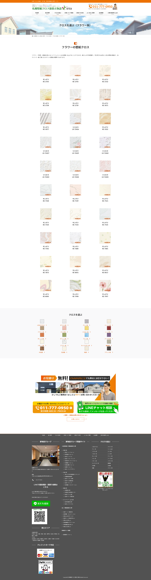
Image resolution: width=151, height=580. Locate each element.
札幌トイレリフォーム (69, 452)
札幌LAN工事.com (67, 520)
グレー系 (94, 449)
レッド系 (110, 453)
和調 (93, 468)
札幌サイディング (68, 482)
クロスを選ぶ (58, 435)
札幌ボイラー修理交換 (69, 496)
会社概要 (95, 435)
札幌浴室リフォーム (69, 454)
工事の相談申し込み (104, 435)
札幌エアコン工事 (68, 494)
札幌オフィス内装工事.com (69, 518)
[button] (42, 325)
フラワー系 (110, 460)
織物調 (109, 463)
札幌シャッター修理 (69, 478)
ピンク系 (110, 451)
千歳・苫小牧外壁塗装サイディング (72, 474)
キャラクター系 (95, 463)
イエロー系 (94, 453)
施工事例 (50, 435)
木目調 (93, 465)
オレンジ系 (94, 456)
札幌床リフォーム (68, 467)
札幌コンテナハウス (69, 504)
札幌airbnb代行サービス (68, 516)
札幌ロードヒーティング (70, 458)
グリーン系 (110, 456)
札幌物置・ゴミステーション (71, 485)
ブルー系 (94, 458)
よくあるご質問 (87, 435)
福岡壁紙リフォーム (67, 534)
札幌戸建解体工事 (68, 501)
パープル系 (110, 458)
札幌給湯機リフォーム (69, 465)
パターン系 (94, 460)
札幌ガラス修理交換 (69, 480)
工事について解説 (67, 435)
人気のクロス (95, 446)
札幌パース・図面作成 (68, 512)
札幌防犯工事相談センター (70, 492)
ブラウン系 (94, 451)
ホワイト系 (110, 446)
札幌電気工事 (67, 490)
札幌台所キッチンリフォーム (71, 460)
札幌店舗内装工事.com (68, 524)
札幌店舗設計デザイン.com (69, 522)
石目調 (109, 465)
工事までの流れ (77, 435)
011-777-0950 (102, 6)
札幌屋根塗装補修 (68, 476)
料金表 (43, 435)
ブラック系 (110, 468)
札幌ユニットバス (68, 456)
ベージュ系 (110, 449)
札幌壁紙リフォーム (69, 462)
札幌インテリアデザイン (70, 469)
